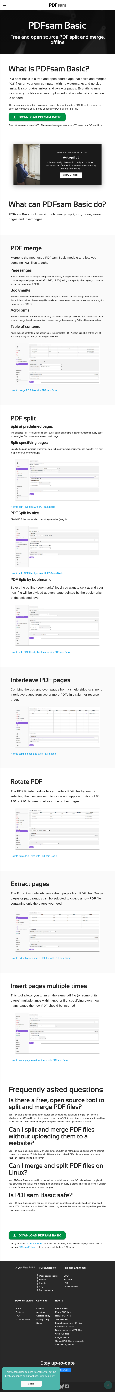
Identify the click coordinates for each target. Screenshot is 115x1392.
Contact (40, 1308)
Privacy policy (42, 1319)
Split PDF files (61, 1319)
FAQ (41, 1287)
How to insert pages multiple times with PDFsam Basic (40, 1060)
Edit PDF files (61, 1308)
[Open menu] (4, 5)
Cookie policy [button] (47, 1376)
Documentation (46, 1290)
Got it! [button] (31, 1384)
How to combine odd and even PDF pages (33, 754)
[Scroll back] (108, 1385)
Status (39, 1323)
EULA (66, 1276)
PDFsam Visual (34, 1243)
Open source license (49, 1276)
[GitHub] (32, 1268)
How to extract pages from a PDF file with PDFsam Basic (41, 958)
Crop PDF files (62, 1334)
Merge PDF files (63, 1312)
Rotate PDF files (63, 1316)
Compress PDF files (64, 1326)
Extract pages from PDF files (68, 1323)
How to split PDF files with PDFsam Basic (33, 507)
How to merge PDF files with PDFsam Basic (34, 390)
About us (40, 1312)
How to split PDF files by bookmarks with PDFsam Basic (41, 652)
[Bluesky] (61, 1388)
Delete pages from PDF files (68, 1330)
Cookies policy (43, 1316)
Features (43, 1279)
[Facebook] (66, 1388)
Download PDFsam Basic (40, 117)
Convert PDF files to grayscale (69, 1341)
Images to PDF (62, 1337)
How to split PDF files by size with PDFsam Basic (37, 573)
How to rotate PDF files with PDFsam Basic (34, 856)
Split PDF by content (65, 1345)
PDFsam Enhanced (28, 1247)
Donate (42, 1283)
